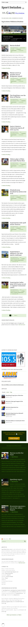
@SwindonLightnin (6, 601)
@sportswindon (9, 573)
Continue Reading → (6, 68)
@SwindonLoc (19, 593)
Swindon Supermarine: (12, 407)
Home (10, 18)
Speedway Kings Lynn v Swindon (14, 395)
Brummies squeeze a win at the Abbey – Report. (17, 508)
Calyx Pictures (7, 38)
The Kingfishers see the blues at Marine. (18, 96)
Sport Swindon (11, 7)
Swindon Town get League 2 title (14, 401)
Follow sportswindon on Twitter (14, 614)
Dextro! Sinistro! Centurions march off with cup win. (17, 128)
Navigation (23, 8)
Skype (6, 578)
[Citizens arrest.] (14, 34)
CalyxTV (9, 575)
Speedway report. (16, 479)
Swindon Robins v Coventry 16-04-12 (15, 420)
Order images (14, 438)
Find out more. (22, 324)
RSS (10, 539)
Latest (7, 392)
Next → (16, 315)
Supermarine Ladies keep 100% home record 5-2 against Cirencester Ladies (18, 285)
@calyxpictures (6, 590)
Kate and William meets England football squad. (13, 384)
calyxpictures (16, 594)
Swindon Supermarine (19, 260)
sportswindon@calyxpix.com (11, 571)
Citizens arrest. (8, 37)
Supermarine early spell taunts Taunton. (18, 223)
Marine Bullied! (15, 45)
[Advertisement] (11, 337)
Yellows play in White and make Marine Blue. (17, 160)
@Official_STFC (15, 591)
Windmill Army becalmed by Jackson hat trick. (18, 191)
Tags (11, 392)
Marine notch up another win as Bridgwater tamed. (16, 74)
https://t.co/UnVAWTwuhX (16, 601)
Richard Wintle (9, 576)
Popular (4, 392)
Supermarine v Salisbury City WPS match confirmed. (16, 253)
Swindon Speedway (14, 446)
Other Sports (6, 40)
